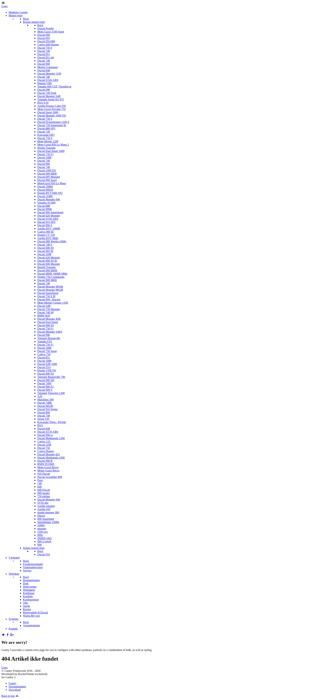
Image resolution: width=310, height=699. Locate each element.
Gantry (13, 683)
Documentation (17, 686)
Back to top (8, 695)
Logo (4, 6)
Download (15, 689)
